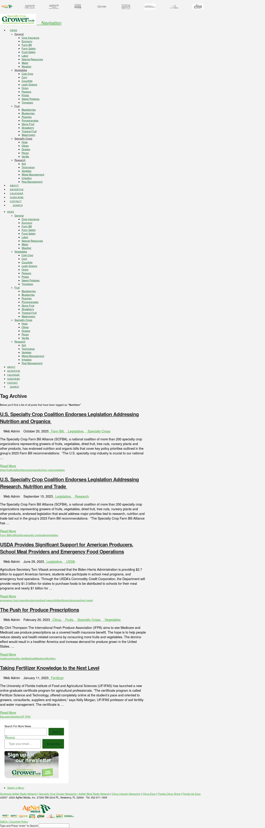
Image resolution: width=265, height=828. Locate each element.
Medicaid (30, 658)
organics (31, 470)
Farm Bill (57, 431)
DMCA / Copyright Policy (14, 821)
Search (56, 731)
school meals (85, 600)
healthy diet (18, 658)
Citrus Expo (149, 794)
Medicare (41, 658)
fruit (12, 535)
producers (72, 600)
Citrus (56, 619)
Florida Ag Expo (191, 794)
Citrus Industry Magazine (126, 794)
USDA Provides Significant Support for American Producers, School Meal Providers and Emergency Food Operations (66, 548)
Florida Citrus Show (169, 794)
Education (5, 716)
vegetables (58, 470)
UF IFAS (25, 716)
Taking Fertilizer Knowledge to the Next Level (49, 667)
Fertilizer (57, 677)
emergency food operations (15, 600)
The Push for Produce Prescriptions (39, 609)
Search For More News (18, 726)
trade (43, 535)
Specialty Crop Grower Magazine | (59, 794)
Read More (8, 465)
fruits (13, 470)
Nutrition (21, 470)
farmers (35, 600)
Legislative (75, 431)
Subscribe (53, 744)
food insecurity (48, 600)
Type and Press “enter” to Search (19, 825)
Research (82, 496)
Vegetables (113, 619)
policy (39, 470)
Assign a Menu (15, 787)
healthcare (6, 658)
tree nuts (47, 470)
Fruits (69, 619)
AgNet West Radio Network (94, 794)
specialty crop (32, 535)
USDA (70, 561)
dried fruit (5, 470)
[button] (49, 22)
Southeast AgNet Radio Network (18, 794)
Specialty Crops (99, 431)
